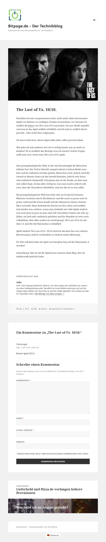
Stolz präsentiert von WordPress (43, 527)
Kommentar (23, 380)
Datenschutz (21, 527)
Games (44, 309)
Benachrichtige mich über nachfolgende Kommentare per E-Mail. (53, 453)
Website (20, 442)
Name (20, 418)
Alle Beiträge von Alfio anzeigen (48, 293)
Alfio (35, 309)
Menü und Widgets (94, 23)
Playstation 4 (68, 309)
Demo (31, 125)
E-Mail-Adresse (25, 430)
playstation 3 (56, 309)
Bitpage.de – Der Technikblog (35, 25)
